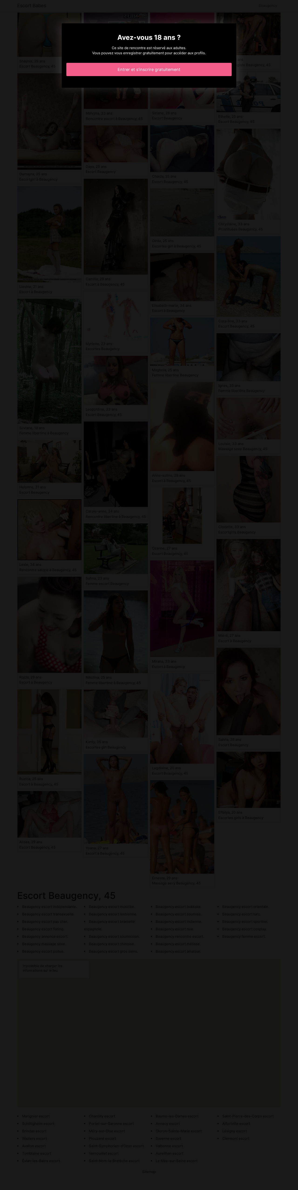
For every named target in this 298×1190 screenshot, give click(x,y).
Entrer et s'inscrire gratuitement (149, 69)
